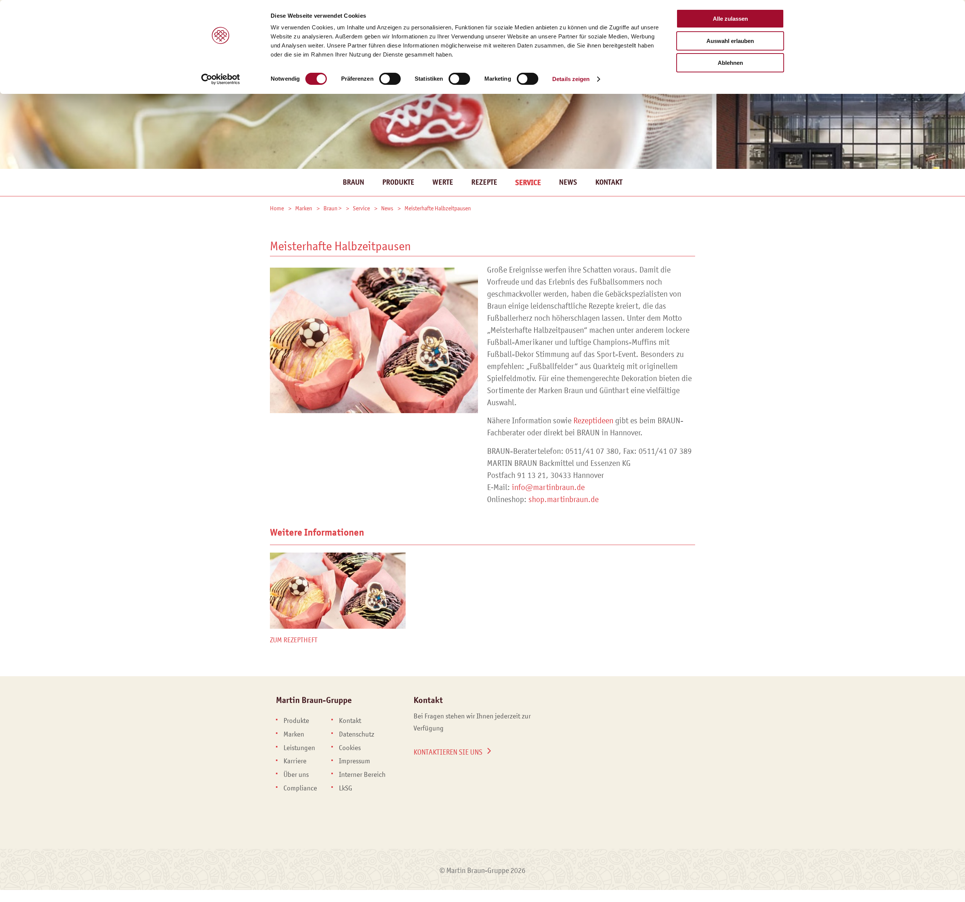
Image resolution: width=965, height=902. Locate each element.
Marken (293, 734)
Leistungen (299, 748)
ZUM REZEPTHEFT (293, 640)
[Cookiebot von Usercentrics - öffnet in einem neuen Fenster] (221, 79)
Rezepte (484, 182)
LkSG (345, 788)
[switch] (390, 79)
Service (528, 182)
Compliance (300, 788)
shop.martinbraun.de (563, 499)
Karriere (294, 761)
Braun (353, 182)
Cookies (350, 748)
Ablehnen (730, 63)
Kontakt (608, 182)
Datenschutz (356, 734)
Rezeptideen (593, 420)
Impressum (354, 761)
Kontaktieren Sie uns (448, 752)
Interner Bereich (362, 774)
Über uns (296, 774)
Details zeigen (571, 79)
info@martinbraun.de (548, 487)
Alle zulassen (730, 18)
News (568, 182)
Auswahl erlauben (730, 41)
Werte (442, 182)
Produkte (398, 182)
